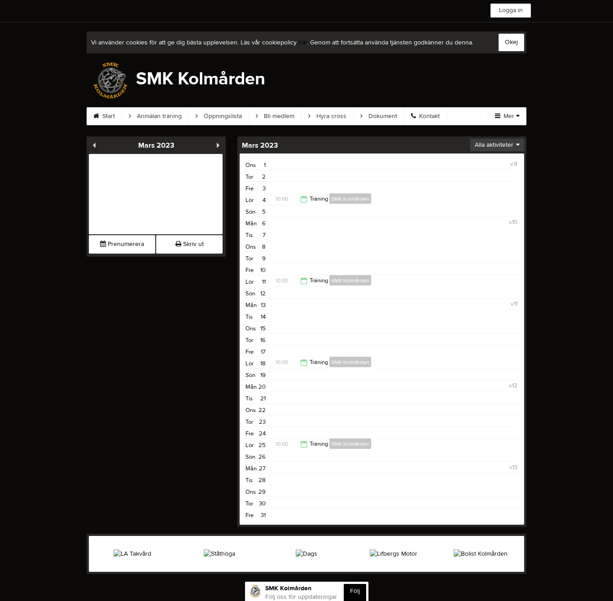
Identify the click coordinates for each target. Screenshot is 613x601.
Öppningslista (222, 116)
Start (108, 116)
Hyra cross (330, 116)
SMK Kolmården (350, 198)
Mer (509, 116)
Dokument (382, 116)
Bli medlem (278, 116)
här (302, 43)
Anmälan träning (158, 116)
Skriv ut (192, 244)
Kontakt (428, 116)
